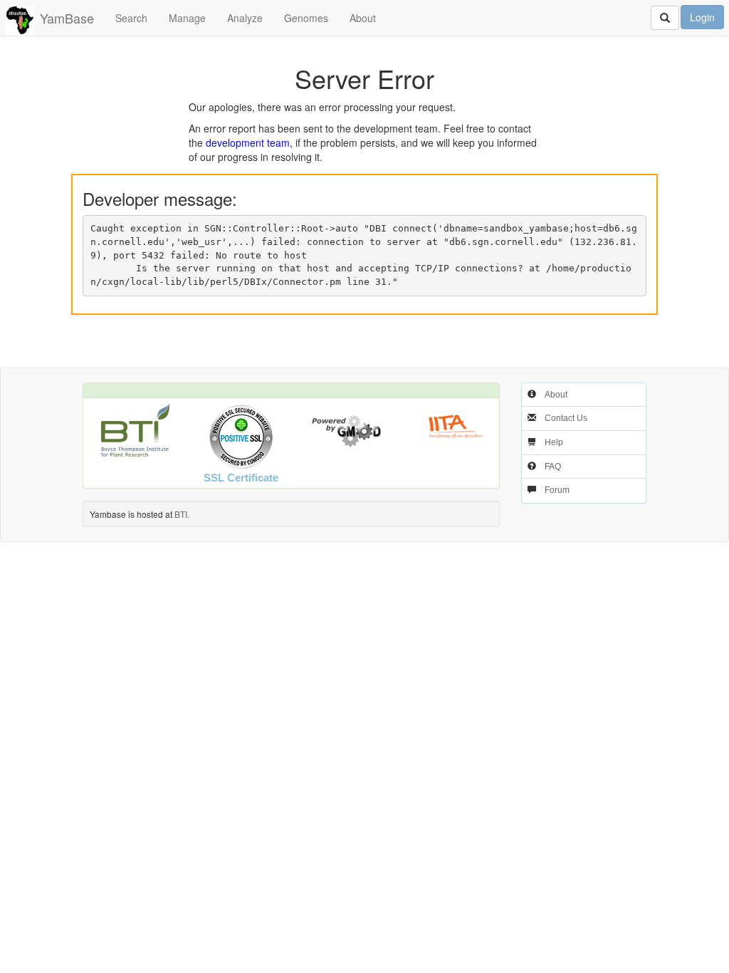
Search (131, 18)
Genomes (306, 18)
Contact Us (566, 418)
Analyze (245, 18)
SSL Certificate (241, 478)
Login (702, 17)
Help (554, 442)
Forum (557, 490)
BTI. (181, 514)
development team (248, 142)
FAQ (553, 467)
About (363, 18)
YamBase (67, 18)
